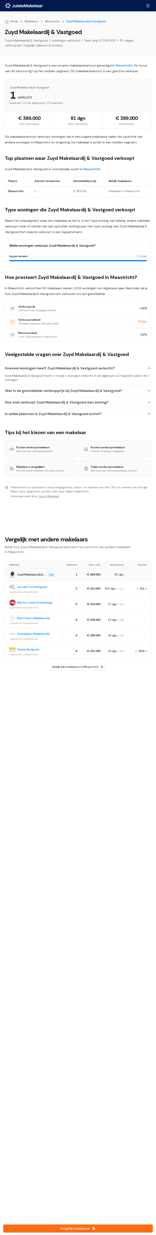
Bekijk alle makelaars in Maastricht (75, 667)
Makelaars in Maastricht (124, 191)
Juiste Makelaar (49, 496)
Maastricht (124, 65)
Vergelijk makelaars (75, 1228)
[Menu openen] (148, 5)
